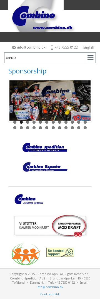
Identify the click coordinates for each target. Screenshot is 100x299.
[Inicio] (50, 16)
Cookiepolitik (50, 294)
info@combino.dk (31, 47)
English (88, 47)
